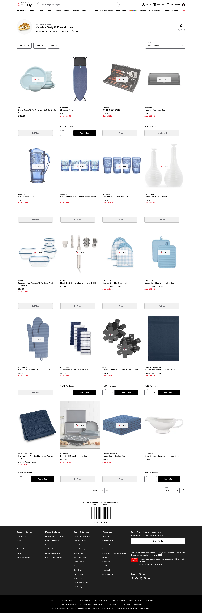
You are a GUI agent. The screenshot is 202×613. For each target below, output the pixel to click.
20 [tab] (102, 490)
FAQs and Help (22, 536)
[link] (38, 115)
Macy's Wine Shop (80, 557)
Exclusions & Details (146, 564)
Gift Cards (48, 545)
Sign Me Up (158, 541)
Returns (19, 553)
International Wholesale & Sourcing (114, 553)
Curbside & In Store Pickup (83, 536)
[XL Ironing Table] (80, 79)
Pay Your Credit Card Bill (53, 557)
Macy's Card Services (52, 553)
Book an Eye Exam (80, 578)
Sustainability (106, 570)
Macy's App (78, 545)
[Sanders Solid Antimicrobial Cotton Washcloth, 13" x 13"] (38, 425)
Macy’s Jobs (106, 557)
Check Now (158, 564)
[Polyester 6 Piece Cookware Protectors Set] (122, 339)
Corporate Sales (107, 540)
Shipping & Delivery (23, 557)
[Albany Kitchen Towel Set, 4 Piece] (80, 339)
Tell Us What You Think (81, 583)
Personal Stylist (79, 561)
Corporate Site (107, 545)
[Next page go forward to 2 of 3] (183, 490)
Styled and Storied (108, 574)
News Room (106, 561)
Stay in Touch (78, 566)
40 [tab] (107, 490)
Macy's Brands (79, 553)
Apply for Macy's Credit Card (54, 536)
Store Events (78, 570)
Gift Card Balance (51, 549)
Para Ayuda (21, 549)
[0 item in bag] (183, 4)
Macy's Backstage (80, 549)
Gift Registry (78, 587)
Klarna (19, 540)
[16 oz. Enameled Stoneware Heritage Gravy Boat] (164, 425)
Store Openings (79, 574)
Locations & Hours (80, 540)
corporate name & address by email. (137, 608)
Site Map (105, 566)
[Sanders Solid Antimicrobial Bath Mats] (164, 339)
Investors (105, 549)
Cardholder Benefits (52, 540)
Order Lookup (21, 545)
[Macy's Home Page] (25, 4)
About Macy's (106, 536)
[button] (38, 89)
